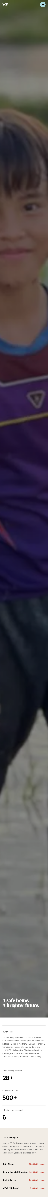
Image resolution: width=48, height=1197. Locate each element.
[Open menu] (43, 4)
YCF (5, 4)
